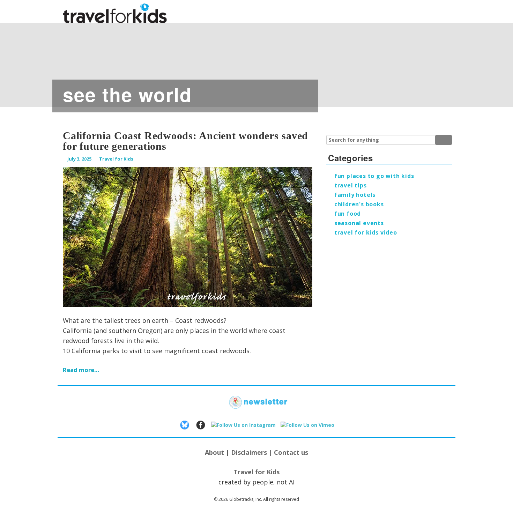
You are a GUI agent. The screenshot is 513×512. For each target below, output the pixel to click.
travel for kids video (365, 232)
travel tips (350, 185)
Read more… (81, 370)
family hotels (355, 195)
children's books (359, 204)
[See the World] (256, 61)
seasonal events (359, 223)
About (214, 452)
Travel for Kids (116, 159)
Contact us (291, 452)
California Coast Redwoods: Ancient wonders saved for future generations (185, 141)
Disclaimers (249, 452)
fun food (347, 213)
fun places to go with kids (374, 176)
